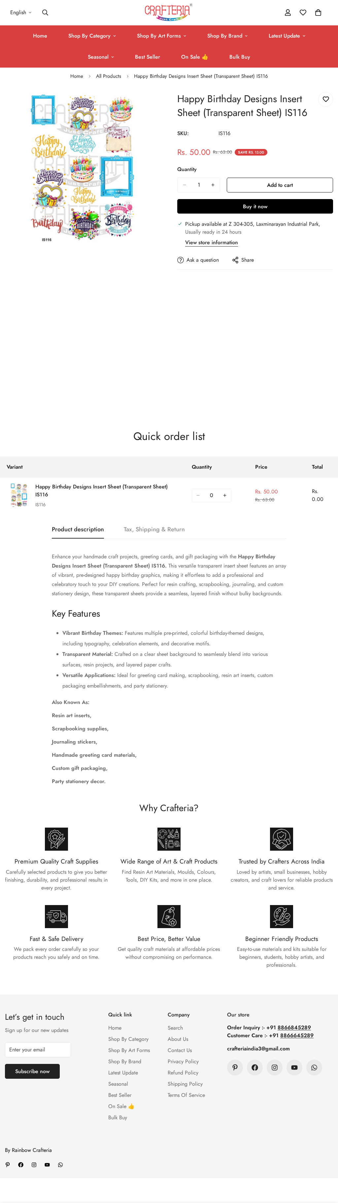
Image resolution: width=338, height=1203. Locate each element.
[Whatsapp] (314, 1067)
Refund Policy (183, 1072)
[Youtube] (294, 1067)
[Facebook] (255, 1067)
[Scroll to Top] (325, 1167)
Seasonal (98, 57)
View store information (211, 242)
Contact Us (180, 1050)
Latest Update (284, 36)
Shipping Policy (185, 1084)
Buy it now (255, 206)
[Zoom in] (155, 104)
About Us (178, 1039)
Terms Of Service (186, 1095)
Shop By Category (89, 36)
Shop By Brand (224, 36)
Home (40, 36)
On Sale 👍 (194, 57)
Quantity (187, 169)
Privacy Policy (183, 1061)
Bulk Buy (239, 57)
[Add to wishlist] (325, 99)
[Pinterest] (235, 1067)
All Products (108, 76)
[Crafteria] (169, 12)
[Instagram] (275, 1067)
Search (175, 1028)
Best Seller (147, 57)
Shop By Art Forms (159, 36)
